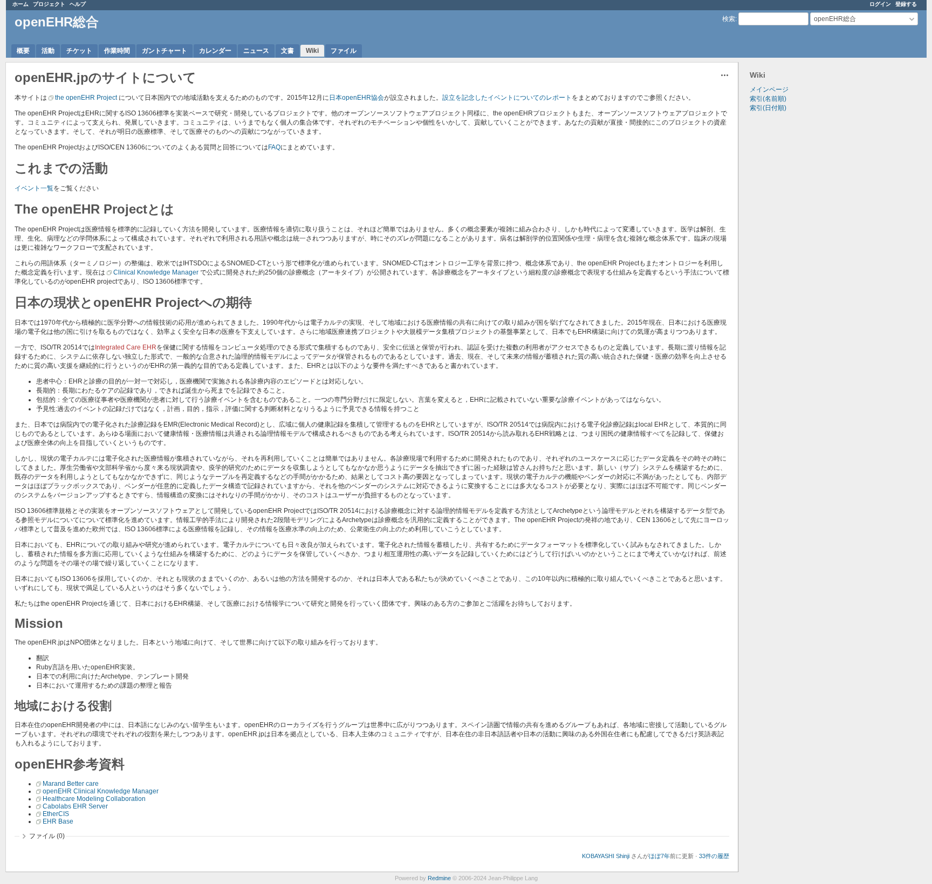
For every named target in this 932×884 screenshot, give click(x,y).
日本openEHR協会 (356, 97)
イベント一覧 (34, 188)
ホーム (20, 4)
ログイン (880, 4)
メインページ (769, 89)
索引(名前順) (768, 98)
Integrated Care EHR (125, 347)
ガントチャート (164, 50)
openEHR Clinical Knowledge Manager (101, 791)
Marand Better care (71, 783)
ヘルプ (78, 4)
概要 (23, 50)
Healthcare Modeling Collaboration (94, 799)
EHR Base (58, 821)
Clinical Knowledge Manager (155, 272)
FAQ (274, 147)
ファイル (344, 50)
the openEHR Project (86, 97)
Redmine (439, 878)
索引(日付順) (768, 108)
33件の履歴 (714, 856)
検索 (728, 19)
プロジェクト (49, 4)
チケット (79, 50)
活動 (48, 50)
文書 (287, 50)
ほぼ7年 (659, 856)
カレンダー (215, 50)
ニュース (256, 50)
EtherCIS (56, 814)
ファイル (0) (47, 836)
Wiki (312, 50)
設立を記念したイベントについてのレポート (507, 97)
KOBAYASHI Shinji (605, 856)
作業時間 (117, 50)
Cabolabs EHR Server (75, 806)
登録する (906, 4)
